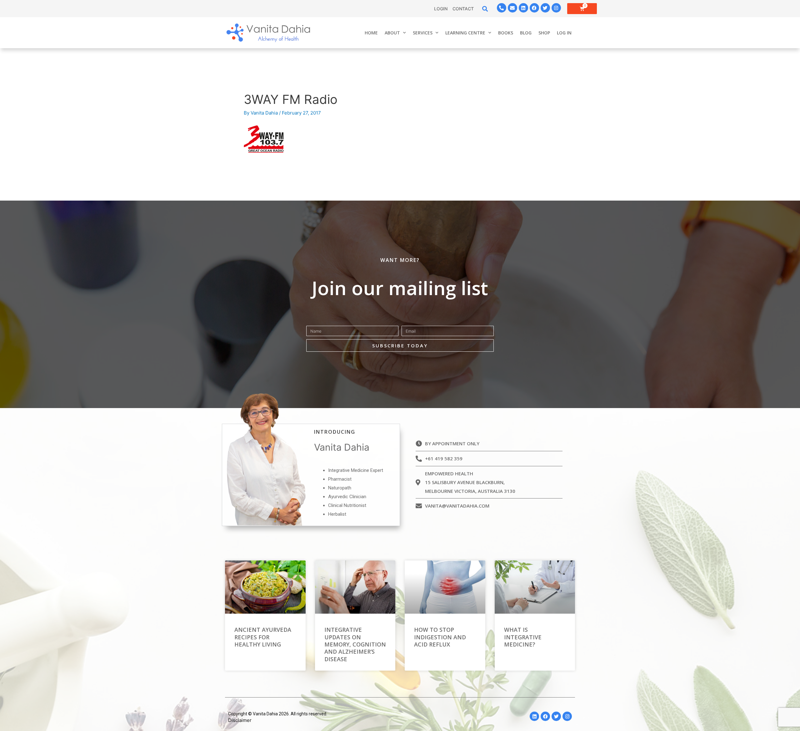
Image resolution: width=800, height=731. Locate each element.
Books (505, 33)
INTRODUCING (334, 431)
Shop (544, 33)
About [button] (392, 33)
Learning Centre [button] (465, 33)
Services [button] (422, 33)
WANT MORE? (400, 260)
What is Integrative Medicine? (523, 637)
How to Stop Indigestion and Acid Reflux (440, 637)
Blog (526, 33)
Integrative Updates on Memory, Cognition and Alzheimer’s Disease (355, 644)
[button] (485, 8)
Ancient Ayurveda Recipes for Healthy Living (262, 637)
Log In (564, 33)
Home (371, 33)
